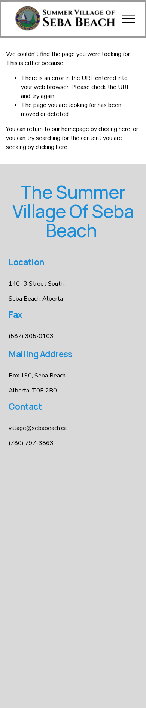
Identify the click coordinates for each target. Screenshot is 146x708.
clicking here (114, 129)
